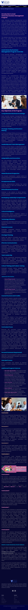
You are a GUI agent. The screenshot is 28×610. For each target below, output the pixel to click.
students (8, 123)
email (25, 550)
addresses (24, 553)
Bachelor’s (7, 486)
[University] (15, 591)
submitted (22, 564)
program (3, 90)
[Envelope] (13, 591)
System (17, 6)
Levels (9, 6)
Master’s (13, 486)
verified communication (21, 554)
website (16, 550)
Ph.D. (20, 486)
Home (18, 5)
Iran (24, 567)
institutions (13, 556)
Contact (25, 6)
